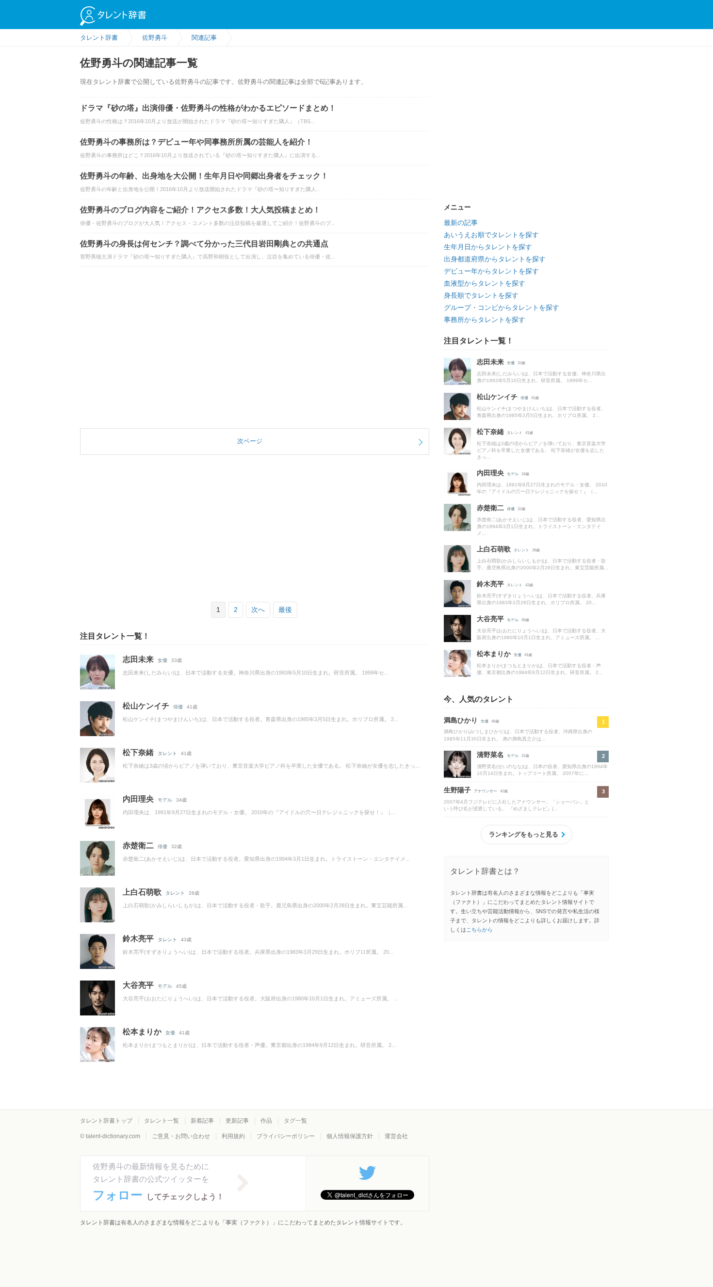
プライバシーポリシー (286, 1136)
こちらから (479, 930)
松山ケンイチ (146, 706)
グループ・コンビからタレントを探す (501, 307)
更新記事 (237, 1120)
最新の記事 (461, 222)
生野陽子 (457, 790)
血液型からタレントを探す (484, 283)
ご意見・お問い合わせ (181, 1136)
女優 (162, 660)
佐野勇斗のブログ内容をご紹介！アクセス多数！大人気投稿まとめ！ (200, 210)
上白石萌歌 (142, 892)
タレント (167, 753)
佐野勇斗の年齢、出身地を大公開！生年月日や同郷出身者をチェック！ (204, 176)
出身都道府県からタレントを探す (495, 259)
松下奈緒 (138, 752)
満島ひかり (461, 720)
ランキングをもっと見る (523, 834)
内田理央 (138, 799)
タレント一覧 (161, 1120)
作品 (266, 1120)
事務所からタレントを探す (484, 319)
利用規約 (233, 1136)
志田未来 (138, 659)
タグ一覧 (295, 1120)
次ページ (249, 441)
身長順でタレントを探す (481, 295)
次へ (258, 609)
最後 (285, 609)
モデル (165, 800)
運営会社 (396, 1136)
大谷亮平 (138, 985)
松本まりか (142, 1032)
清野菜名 (490, 754)
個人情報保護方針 (349, 1136)
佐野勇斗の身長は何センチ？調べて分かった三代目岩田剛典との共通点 (204, 244)
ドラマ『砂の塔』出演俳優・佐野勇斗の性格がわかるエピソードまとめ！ (208, 108)
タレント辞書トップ (106, 1120)
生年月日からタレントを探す (488, 247)
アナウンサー (485, 791)
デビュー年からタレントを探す (491, 271)
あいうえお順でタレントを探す (491, 235)
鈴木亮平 (138, 938)
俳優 (178, 706)
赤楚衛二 (138, 845)
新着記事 (202, 1120)
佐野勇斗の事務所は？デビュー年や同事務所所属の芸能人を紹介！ (196, 142)
